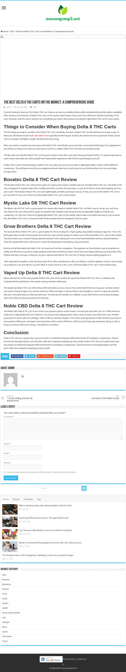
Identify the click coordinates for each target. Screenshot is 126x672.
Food (4, 594)
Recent (6, 499)
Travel (5, 641)
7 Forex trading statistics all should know (19, 398)
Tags (39, 499)
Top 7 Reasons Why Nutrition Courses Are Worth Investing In (45, 530)
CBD (12, 31)
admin (8, 107)
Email (7, 453)
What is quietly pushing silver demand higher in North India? (45, 505)
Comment (9, 417)
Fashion (5, 589)
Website (7, 463)
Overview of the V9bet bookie (105, 397)
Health (5, 608)
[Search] (84, 488)
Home (5, 31)
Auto (4, 575)
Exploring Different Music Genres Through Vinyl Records (44, 518)
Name (7, 444)
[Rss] (63, 664)
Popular (16, 499)
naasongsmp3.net (69, 668)
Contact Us (81, 659)
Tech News (7, 636)
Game (4, 598)
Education (6, 584)
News (4, 627)
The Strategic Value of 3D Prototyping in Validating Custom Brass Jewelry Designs (38, 555)
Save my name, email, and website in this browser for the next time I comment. (41, 472)
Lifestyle (5, 622)
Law (4, 617)
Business (6, 579)
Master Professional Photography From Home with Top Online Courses (50, 543)
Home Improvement (11, 613)
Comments (28, 499)
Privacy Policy (69, 659)
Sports (5, 632)
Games (5, 603)
